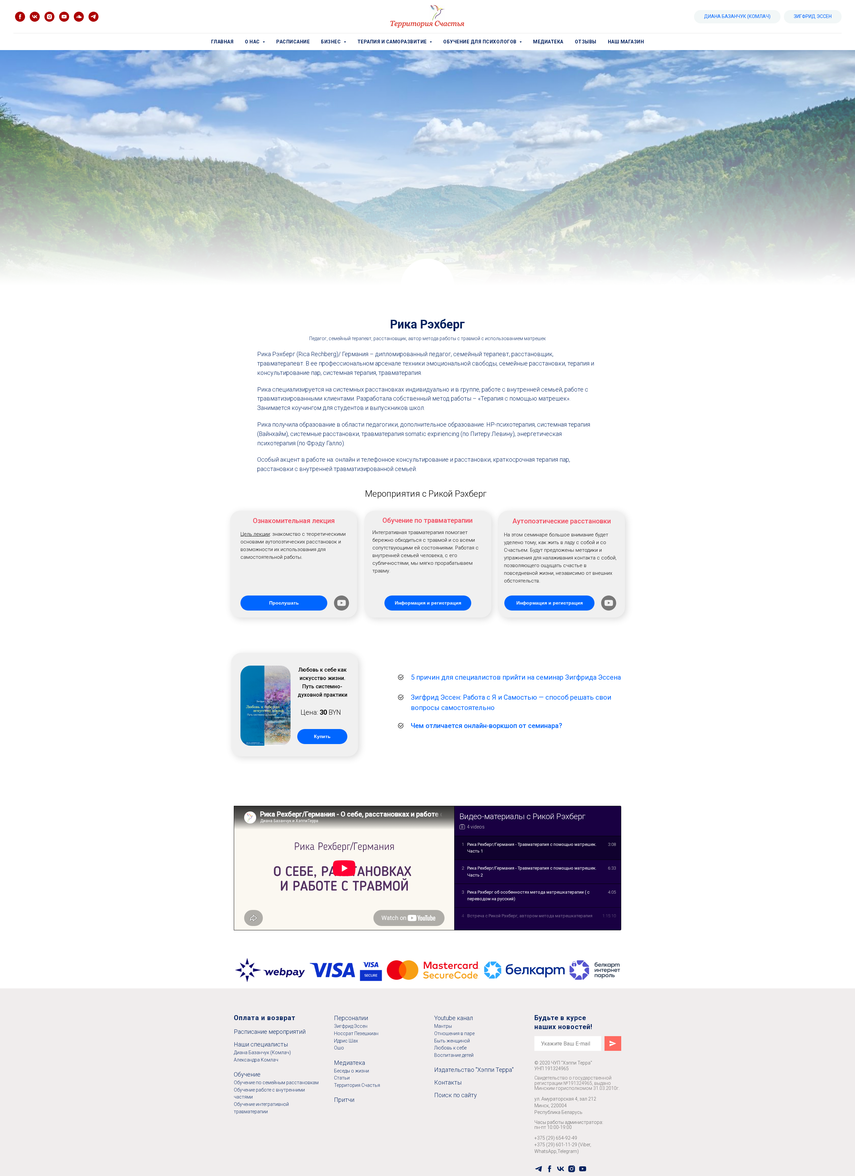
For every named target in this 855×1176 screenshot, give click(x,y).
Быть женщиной (452, 1040)
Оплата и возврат (265, 1018)
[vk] (35, 17)
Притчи (344, 1099)
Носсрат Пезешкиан (356, 1033)
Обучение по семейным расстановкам (276, 1082)
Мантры (443, 1026)
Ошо (339, 1047)
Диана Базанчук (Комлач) (262, 1052)
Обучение (247, 1074)
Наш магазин (626, 41)
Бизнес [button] (331, 41)
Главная (222, 41)
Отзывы (585, 41)
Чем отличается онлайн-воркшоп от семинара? (486, 726)
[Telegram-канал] (94, 17)
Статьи (342, 1078)
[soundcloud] (79, 17)
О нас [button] (253, 41)
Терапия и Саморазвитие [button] (392, 41)
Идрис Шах (346, 1040)
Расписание (293, 41)
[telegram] (538, 1169)
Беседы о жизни (351, 1071)
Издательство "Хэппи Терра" (474, 1069)
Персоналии (351, 1017)
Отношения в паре (454, 1033)
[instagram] (49, 17)
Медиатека (548, 41)
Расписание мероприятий (270, 1031)
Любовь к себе (450, 1047)
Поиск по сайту (455, 1095)
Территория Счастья (357, 1085)
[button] (341, 603)
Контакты (448, 1082)
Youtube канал (453, 1017)
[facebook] (20, 17)
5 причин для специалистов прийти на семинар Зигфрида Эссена (516, 677)
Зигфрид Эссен (350, 1026)
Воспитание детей (454, 1055)
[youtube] (64, 17)
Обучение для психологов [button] (480, 41)
